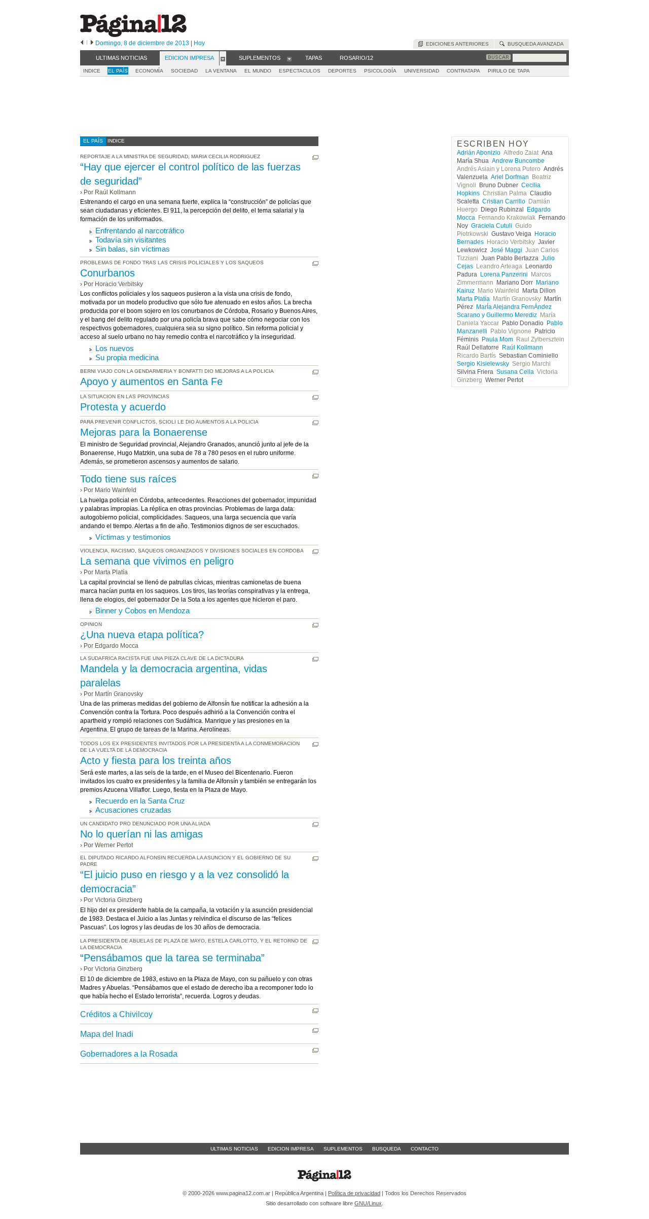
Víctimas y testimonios (133, 537)
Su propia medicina (127, 357)
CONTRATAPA (463, 71)
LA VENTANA (221, 71)
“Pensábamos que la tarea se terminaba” (172, 957)
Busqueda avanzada (534, 44)
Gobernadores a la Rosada (128, 1054)
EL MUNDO (257, 71)
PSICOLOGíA (380, 71)
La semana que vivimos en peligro (157, 561)
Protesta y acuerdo (123, 406)
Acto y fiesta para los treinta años (155, 760)
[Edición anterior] (82, 43)
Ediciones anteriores (456, 44)
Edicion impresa (291, 1149)
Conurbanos (107, 272)
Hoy (199, 43)
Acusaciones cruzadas (133, 810)
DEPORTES (342, 71)
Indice (91, 71)
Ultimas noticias (234, 1149)
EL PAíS (118, 71)
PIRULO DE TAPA (509, 71)
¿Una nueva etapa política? (142, 634)
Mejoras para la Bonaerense (143, 432)
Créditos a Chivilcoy (116, 1014)
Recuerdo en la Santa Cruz (140, 800)
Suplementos (343, 1149)
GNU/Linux (368, 1203)
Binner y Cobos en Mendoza (142, 610)
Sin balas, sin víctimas (132, 249)
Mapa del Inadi (106, 1034)
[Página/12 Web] (133, 35)
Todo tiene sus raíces (128, 478)
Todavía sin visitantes (130, 239)
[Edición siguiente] (92, 43)
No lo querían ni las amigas (141, 834)
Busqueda (386, 1149)
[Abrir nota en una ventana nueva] (315, 157)
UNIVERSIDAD (421, 71)
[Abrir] (223, 58)
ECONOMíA (149, 71)
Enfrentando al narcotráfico (139, 230)
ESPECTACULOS (299, 71)
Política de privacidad (354, 1193)
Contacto (425, 1149)
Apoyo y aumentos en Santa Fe (151, 381)
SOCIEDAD (184, 71)
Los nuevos (114, 348)
